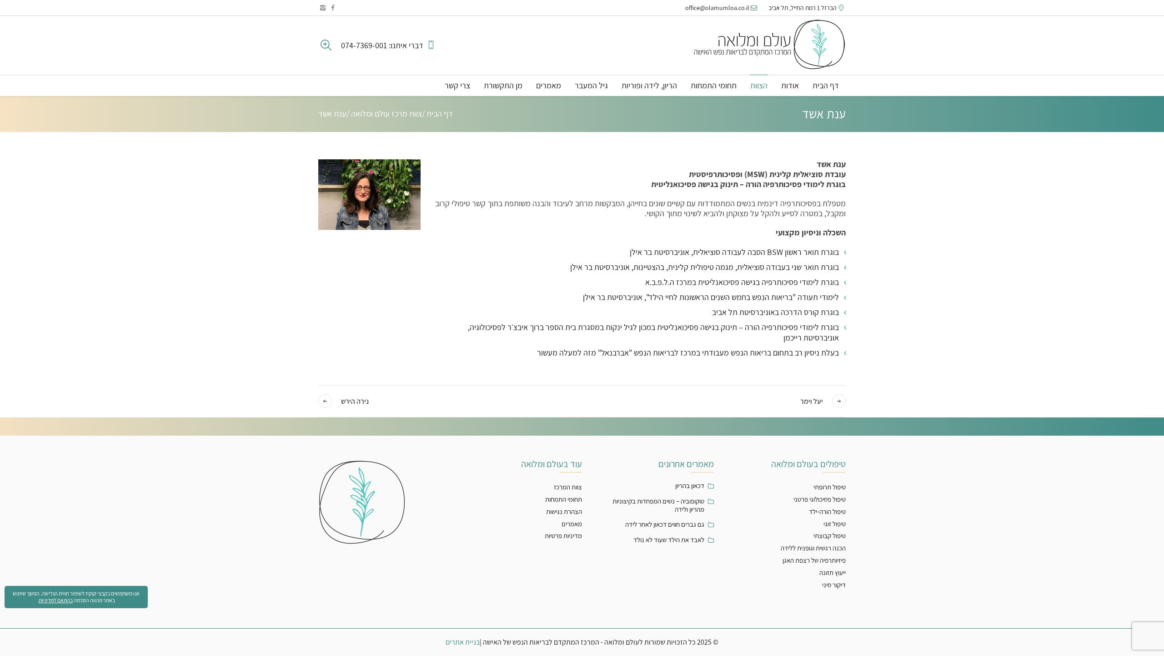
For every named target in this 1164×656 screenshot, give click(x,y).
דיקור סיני (834, 584)
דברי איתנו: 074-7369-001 (383, 46)
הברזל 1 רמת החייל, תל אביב (802, 8)
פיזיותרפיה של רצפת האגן (814, 560)
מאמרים (548, 85)
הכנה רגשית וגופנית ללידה (813, 548)
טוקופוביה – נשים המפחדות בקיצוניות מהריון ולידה (658, 505)
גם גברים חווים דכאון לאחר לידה (664, 524)
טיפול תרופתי (829, 487)
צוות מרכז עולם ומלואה (386, 113)
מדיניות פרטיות (563, 535)
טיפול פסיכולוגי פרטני (819, 499)
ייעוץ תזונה (832, 572)
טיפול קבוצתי (829, 535)
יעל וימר (811, 401)
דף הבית (826, 85)
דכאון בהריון (689, 486)
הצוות (759, 85)
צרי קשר (457, 85)
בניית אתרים (463, 642)
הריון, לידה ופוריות (649, 85)
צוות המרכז (568, 487)
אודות (790, 85)
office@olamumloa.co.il (717, 8)
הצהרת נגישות (564, 511)
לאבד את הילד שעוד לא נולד (668, 540)
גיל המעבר (591, 85)
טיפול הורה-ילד (827, 511)
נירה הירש (355, 401)
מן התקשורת (503, 85)
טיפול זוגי (834, 523)
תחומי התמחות (714, 85)
